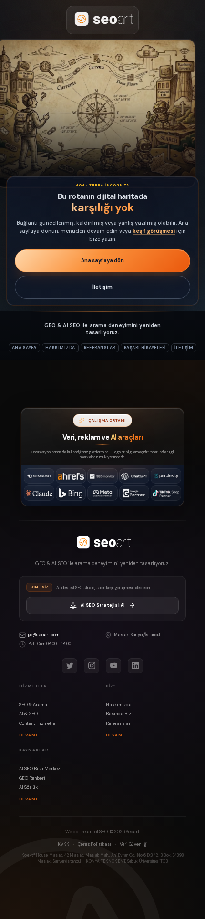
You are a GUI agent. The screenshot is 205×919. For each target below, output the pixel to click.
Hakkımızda (60, 348)
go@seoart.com (43, 635)
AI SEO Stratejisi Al (103, 605)
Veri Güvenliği (134, 844)
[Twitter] (69, 665)
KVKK (63, 844)
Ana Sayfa (24, 348)
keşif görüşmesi (154, 230)
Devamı (28, 735)
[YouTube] (113, 665)
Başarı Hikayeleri (145, 348)
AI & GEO (28, 714)
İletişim (102, 287)
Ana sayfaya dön (102, 261)
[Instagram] (91, 665)
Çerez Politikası (94, 844)
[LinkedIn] (135, 665)
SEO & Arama (33, 705)
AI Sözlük (28, 787)
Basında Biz (118, 714)
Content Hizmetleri (39, 723)
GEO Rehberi (32, 778)
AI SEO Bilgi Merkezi (40, 769)
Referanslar (99, 348)
